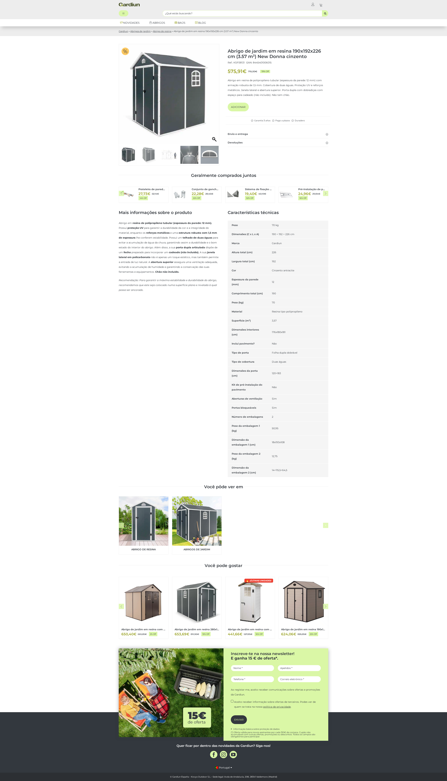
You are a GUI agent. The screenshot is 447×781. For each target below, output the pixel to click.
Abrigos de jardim (140, 31)
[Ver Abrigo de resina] (143, 525)
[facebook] (213, 754)
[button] (278, 134)
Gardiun (123, 31)
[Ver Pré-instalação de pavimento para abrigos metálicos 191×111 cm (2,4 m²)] (303, 195)
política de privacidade (277, 706)
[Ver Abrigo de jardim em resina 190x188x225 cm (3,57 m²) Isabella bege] (303, 608)
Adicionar (238, 107)
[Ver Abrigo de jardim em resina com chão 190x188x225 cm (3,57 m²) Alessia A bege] (143, 608)
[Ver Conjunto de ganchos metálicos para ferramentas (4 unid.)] (197, 195)
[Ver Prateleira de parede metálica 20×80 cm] (143, 195)
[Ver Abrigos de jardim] (197, 525)
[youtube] (233, 754)
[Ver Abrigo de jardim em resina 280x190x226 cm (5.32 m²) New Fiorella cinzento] (197, 608)
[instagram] (223, 754)
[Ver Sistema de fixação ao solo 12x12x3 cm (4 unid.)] (250, 195)
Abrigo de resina (162, 31)
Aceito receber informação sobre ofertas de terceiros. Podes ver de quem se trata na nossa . (275, 704)
